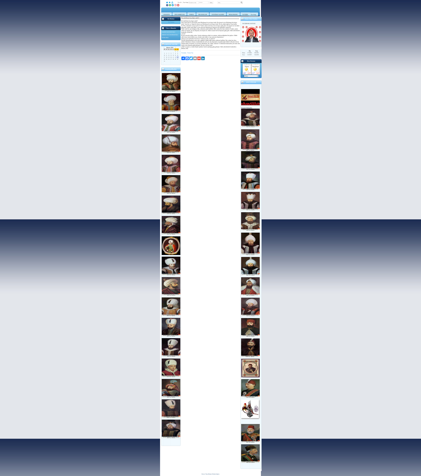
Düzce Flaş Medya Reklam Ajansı (210, 474)
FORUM (191, 14)
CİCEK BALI (165, 37)
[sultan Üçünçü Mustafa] (250, 255)
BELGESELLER (202, 14)
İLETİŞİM (245, 14)
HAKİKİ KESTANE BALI (168, 32)
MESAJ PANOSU (233, 14)
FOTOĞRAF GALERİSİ (218, 14)
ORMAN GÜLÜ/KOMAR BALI (170, 34)
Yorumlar (183, 53)
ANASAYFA (166, 14)
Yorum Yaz (190, 53)
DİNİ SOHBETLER (180, 14)
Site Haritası (171, 22)
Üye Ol (179, 2)
